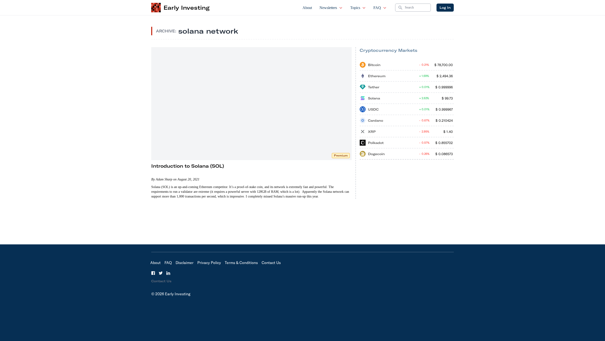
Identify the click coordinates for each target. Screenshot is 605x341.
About (307, 8)
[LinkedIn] (168, 273)
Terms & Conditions (241, 262)
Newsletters (328, 8)
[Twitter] (161, 273)
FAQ (377, 8)
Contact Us (271, 262)
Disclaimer (185, 262)
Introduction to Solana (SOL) (187, 166)
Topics (355, 8)
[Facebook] (153, 273)
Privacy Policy (209, 262)
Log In (445, 7)
